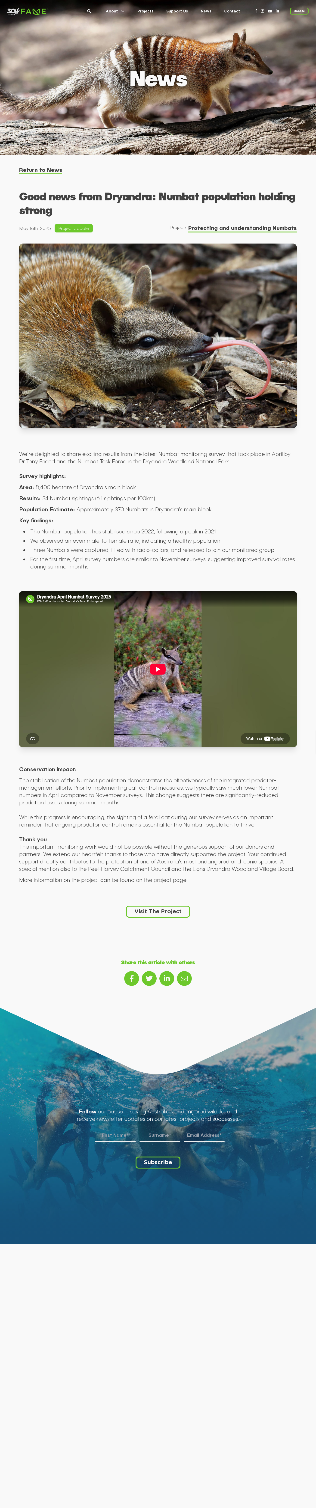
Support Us (177, 11)
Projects (145, 11)
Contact (232, 11)
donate (299, 11)
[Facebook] (256, 11)
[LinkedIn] (277, 11)
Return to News (40, 169)
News (206, 11)
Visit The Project (158, 911)
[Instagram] (262, 11)
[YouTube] (270, 11)
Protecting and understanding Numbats (242, 227)
